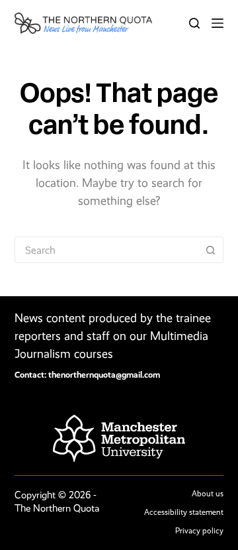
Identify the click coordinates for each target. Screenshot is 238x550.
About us (207, 493)
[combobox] (106, 250)
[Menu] (217, 23)
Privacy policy (199, 530)
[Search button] (210, 249)
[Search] (194, 23)
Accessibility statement (183, 512)
